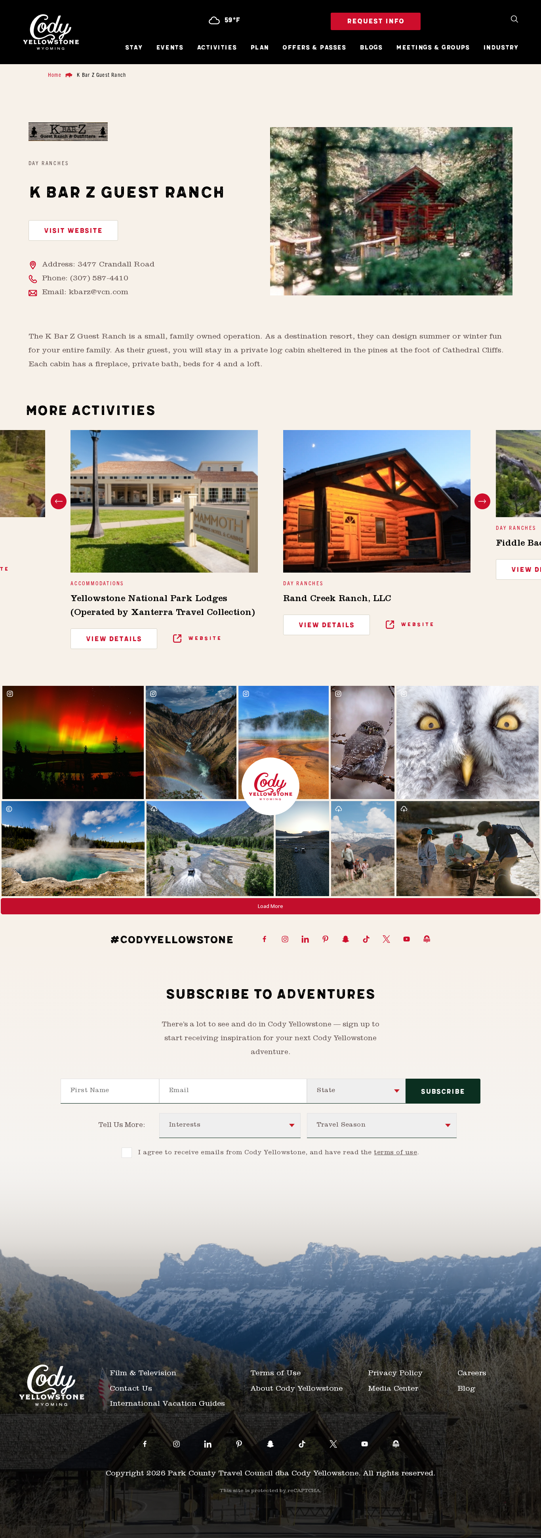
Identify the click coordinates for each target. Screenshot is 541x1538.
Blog (466, 1389)
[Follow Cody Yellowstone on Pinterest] (325, 940)
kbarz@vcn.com (98, 293)
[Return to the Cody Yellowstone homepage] (51, 32)
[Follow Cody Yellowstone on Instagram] (285, 940)
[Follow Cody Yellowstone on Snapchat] (345, 940)
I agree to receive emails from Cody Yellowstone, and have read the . (278, 1153)
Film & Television (143, 1374)
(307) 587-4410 (99, 279)
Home (54, 74)
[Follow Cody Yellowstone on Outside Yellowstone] (427, 940)
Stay (133, 47)
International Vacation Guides (167, 1404)
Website (204, 638)
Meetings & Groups (432, 47)
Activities (217, 47)
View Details (114, 639)
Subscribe (443, 1092)
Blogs (371, 47)
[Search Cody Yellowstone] (514, 20)
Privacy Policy (395, 1374)
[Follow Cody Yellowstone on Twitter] (386, 940)
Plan (259, 47)
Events (169, 47)
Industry (500, 47)
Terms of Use (275, 1374)
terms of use (395, 1153)
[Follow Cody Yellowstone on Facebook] (264, 940)
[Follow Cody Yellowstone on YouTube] (406, 940)
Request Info (375, 21)
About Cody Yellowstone (296, 1389)
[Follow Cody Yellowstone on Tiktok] (366, 940)
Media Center (393, 1389)
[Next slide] (482, 501)
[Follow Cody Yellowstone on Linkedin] (305, 940)
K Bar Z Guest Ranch (101, 74)
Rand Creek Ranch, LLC (337, 599)
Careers (471, 1374)
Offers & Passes (314, 47)
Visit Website (73, 231)
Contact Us (131, 1389)
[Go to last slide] (59, 501)
